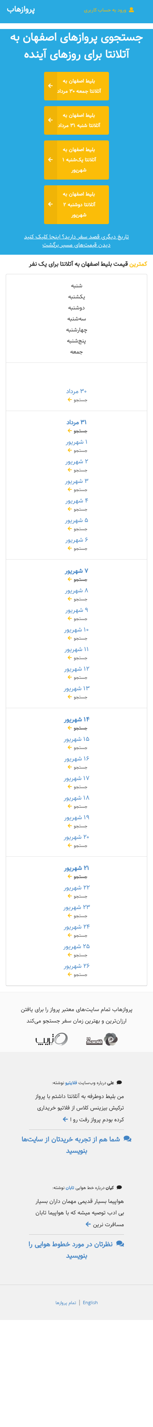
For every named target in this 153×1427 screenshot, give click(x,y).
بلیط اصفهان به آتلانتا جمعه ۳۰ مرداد (79, 86)
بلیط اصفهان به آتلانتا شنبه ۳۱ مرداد (79, 120)
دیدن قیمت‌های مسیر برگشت (76, 244)
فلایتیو (70, 1083)
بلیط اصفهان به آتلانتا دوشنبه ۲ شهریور (79, 204)
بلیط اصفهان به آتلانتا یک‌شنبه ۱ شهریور (79, 160)
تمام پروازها (65, 1303)
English (90, 1303)
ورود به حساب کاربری (105, 10)
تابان (69, 1187)
